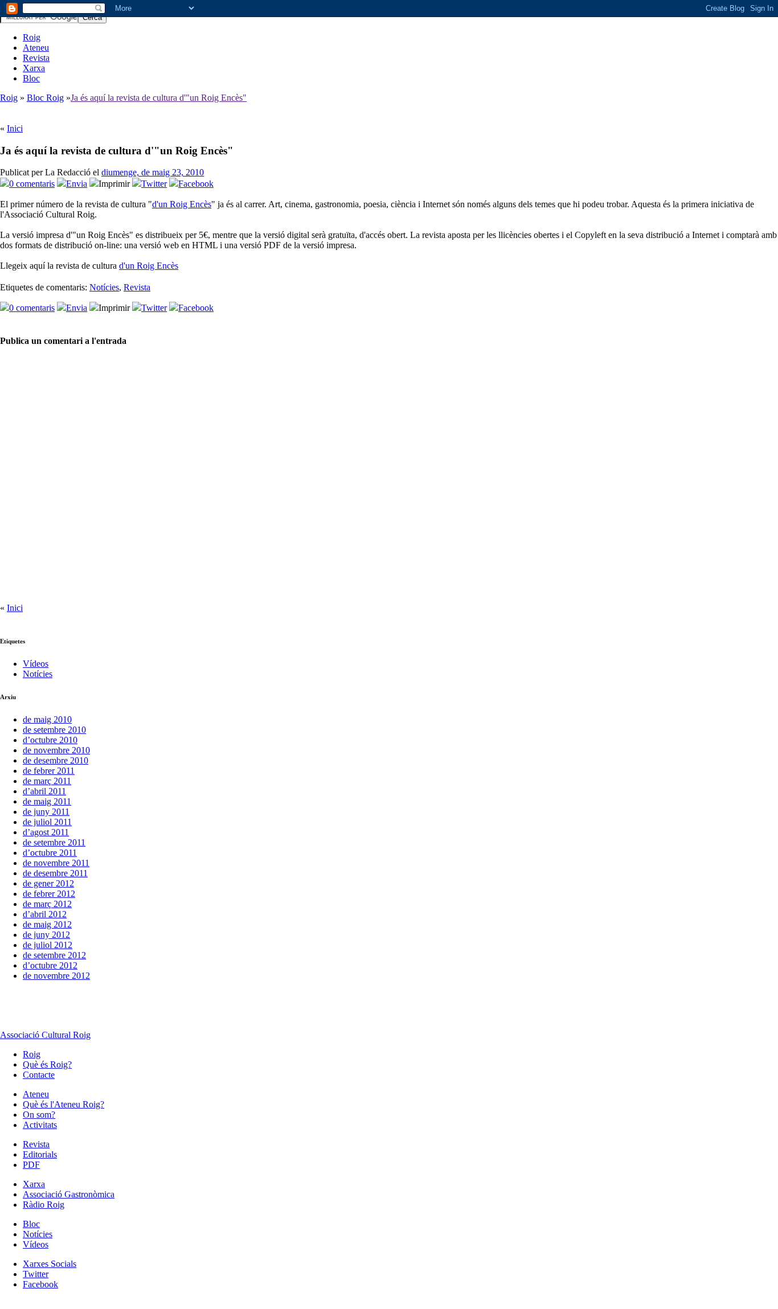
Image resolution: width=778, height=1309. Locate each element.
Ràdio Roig (43, 1204)
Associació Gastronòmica (68, 1194)
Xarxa (34, 68)
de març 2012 (47, 904)
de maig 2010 (47, 719)
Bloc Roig (45, 97)
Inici (15, 128)
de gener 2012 (48, 883)
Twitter (154, 183)
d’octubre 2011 (50, 852)
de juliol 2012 (47, 945)
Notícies (104, 287)
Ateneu (36, 47)
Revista (36, 58)
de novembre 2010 (56, 750)
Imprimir (114, 183)
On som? (39, 1114)
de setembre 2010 (54, 729)
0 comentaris (32, 183)
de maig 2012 (47, 924)
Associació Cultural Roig (45, 1035)
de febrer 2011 (49, 770)
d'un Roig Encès (181, 204)
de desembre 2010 (55, 760)
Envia (76, 183)
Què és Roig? (47, 1064)
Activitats (40, 1125)
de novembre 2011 (56, 863)
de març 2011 (47, 781)
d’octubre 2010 (50, 740)
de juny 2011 (46, 811)
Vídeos (35, 663)
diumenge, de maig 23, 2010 (152, 172)
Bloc (31, 78)
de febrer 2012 (49, 893)
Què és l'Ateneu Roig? (63, 1104)
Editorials (40, 1154)
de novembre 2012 (56, 975)
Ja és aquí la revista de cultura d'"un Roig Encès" (159, 97)
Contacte (39, 1075)
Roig (31, 37)
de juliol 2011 (47, 822)
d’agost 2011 (46, 832)
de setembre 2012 (54, 955)
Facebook (196, 183)
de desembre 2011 (55, 873)
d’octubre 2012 (50, 965)
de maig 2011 (47, 801)
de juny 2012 (46, 934)
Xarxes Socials (49, 1264)
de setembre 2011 (54, 842)
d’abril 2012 (45, 914)
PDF (31, 1165)
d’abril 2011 (44, 791)
